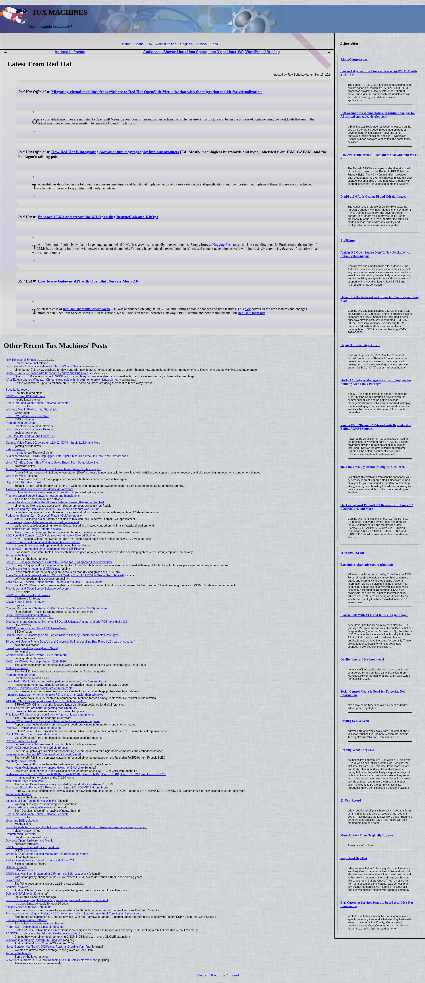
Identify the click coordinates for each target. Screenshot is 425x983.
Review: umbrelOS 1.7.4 (21, 741)
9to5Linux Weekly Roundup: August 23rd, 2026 (372, 467)
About (139, 44)
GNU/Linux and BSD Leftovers (25, 396)
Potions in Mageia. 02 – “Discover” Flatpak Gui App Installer (44, 515)
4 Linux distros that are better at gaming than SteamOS (41, 708)
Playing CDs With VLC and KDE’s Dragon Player (374, 615)
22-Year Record (350, 800)
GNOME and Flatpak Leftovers (25, 601)
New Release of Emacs (21, 359)
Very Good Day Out (353, 858)
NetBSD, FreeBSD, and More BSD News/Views (36, 628)
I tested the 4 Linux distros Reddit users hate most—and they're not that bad (55, 502)
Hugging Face (222, 244)
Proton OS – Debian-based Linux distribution (34, 926)
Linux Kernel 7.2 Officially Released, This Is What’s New (42, 366)
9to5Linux (348, 240)
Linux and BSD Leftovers (22, 820)
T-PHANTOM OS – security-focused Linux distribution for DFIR (46, 701)
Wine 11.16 (13, 880)
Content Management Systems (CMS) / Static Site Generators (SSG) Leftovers (57, 608)
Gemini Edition (166, 44)
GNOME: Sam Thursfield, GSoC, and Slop (33, 847)
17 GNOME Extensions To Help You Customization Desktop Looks (49, 933)
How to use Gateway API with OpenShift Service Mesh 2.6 (88, 281)
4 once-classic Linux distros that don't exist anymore (39, 489)
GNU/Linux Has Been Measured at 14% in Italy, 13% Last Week (47, 873)
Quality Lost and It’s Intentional (362, 659)
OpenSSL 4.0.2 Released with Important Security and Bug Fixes (47, 373)
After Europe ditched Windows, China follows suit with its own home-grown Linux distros (62, 379)
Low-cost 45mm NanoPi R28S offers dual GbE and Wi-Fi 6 (43, 754)
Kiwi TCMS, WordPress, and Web (27, 416)
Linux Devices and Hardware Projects (30, 429)
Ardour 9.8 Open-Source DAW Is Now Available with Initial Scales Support (53, 469)
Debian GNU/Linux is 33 (21, 893)
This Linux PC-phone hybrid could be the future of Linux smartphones (50, 714)
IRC (149, 44)
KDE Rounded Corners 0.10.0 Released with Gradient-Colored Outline (50, 535)
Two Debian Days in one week (25, 781)
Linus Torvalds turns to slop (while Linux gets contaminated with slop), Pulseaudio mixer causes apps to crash (76, 827)
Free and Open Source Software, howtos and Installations (43, 495)
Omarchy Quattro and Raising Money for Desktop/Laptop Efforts (47, 853)
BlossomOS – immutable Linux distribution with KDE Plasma (45, 548)
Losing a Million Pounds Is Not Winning (31, 800)
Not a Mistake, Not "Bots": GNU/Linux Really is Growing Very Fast (48, 946)
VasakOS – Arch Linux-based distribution (32, 734)
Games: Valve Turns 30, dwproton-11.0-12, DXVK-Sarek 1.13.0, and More (53, 442)
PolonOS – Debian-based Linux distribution (33, 727)
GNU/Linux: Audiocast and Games (28, 595)
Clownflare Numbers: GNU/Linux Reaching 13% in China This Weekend (51, 960)
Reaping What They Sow (357, 750)
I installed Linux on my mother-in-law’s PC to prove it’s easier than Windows (54, 694)
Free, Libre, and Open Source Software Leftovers (37, 403)
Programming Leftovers (21, 422)
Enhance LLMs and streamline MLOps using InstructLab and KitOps (98, 217)
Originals (186, 44)
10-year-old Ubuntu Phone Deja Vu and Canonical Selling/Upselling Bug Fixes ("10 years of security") (70, 641)
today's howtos (15, 449)
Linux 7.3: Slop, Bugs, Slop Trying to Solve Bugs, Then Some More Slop (52, 462)
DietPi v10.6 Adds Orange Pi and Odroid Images (373, 196)
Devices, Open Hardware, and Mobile (29, 840)
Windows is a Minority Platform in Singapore (34, 940)
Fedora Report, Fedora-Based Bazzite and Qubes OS (40, 860)
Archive (201, 44)
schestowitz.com (352, 552)
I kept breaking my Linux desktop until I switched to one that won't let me (52, 509)
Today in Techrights (18, 555)
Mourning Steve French (21, 761)
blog (248, 309)
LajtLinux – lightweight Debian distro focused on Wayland (42, 522)
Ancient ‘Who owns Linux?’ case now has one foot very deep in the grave (53, 721)
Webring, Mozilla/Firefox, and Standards (31, 409)
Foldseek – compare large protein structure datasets (39, 688)
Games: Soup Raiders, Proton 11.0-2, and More (36, 655)
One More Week (16, 475)
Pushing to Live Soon (354, 721)
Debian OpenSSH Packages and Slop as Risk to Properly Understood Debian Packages (62, 635)
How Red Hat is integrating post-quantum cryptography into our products (115, 152)
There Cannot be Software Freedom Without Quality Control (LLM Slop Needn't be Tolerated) (65, 575)
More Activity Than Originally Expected (367, 835)
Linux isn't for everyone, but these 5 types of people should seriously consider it (57, 900)
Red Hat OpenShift (251, 313)
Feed (214, 44)
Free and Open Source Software (26, 920)
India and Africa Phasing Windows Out (30, 807)
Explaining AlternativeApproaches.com (366, 564)
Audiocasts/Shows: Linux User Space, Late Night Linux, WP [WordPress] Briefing (211, 52)
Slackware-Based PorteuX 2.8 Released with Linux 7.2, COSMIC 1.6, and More (57, 787)
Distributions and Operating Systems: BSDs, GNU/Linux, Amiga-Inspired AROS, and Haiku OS (66, 621)
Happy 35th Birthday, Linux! (360, 345)
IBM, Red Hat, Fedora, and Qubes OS (30, 436)
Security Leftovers (17, 389)
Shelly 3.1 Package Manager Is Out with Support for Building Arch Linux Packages (375, 382)
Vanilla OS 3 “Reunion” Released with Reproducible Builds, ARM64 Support (54, 582)
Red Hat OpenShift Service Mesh (86, 309)
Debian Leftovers (16, 867)
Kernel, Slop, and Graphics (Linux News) (32, 648)
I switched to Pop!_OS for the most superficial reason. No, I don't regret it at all (56, 681)
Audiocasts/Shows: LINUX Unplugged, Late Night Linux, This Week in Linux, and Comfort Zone (67, 456)
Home (126, 44)
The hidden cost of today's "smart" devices (33, 529)
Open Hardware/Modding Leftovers (28, 615)
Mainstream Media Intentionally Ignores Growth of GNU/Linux (45, 767)
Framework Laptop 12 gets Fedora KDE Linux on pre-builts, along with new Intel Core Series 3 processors (73, 913)
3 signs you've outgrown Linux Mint (28, 907)
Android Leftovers (70, 52)
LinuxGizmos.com (354, 59)
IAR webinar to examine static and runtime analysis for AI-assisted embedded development (377, 114)
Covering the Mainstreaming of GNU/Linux (33, 568)
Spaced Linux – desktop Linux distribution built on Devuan (43, 542)
